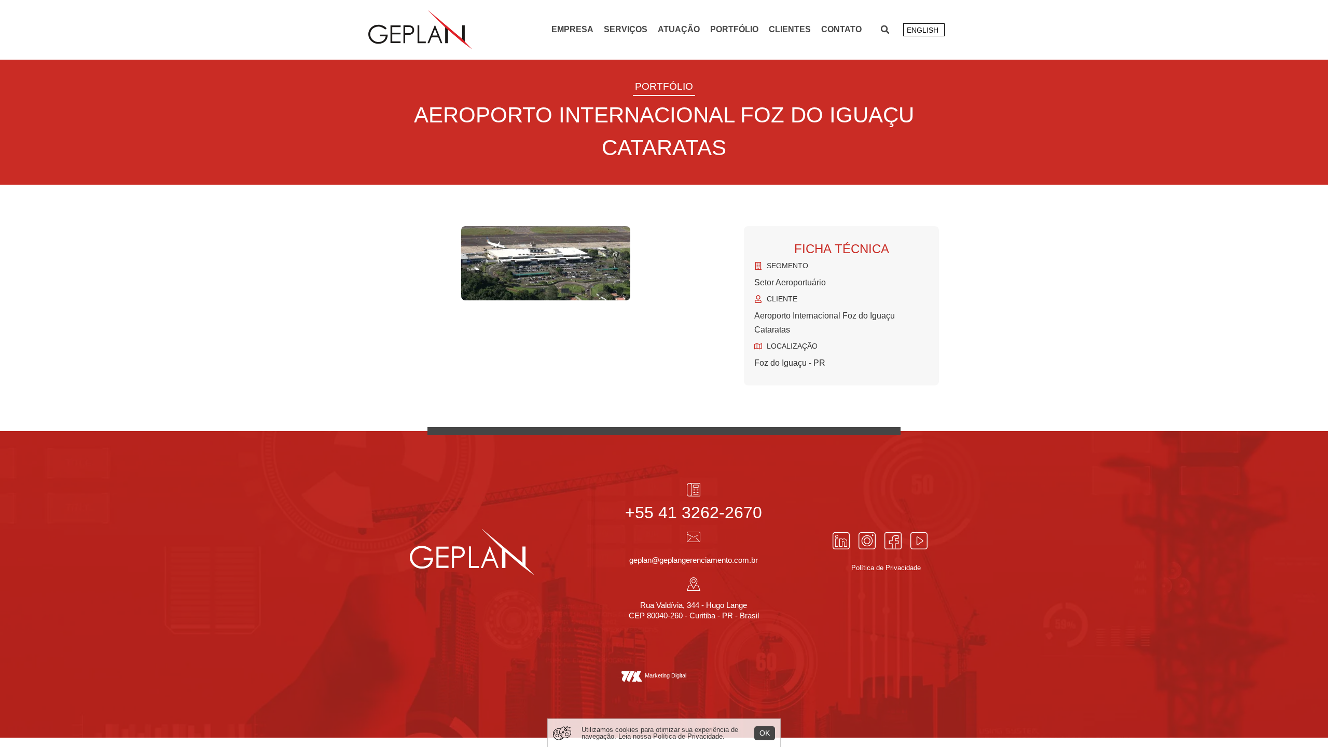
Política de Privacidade (688, 736)
